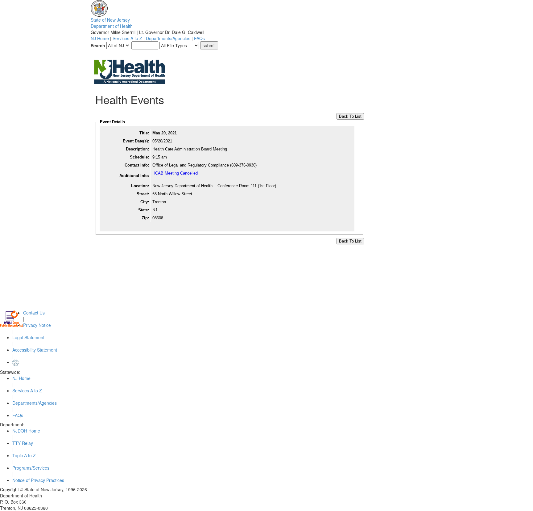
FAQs (199, 38)
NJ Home (100, 38)
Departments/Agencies (168, 38)
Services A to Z (127, 38)
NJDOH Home (26, 431)
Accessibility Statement (34, 350)
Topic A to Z (24, 455)
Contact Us (34, 313)
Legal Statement (28, 337)
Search (98, 45)
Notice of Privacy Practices (38, 480)
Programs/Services (30, 468)
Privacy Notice (37, 325)
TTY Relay (22, 443)
